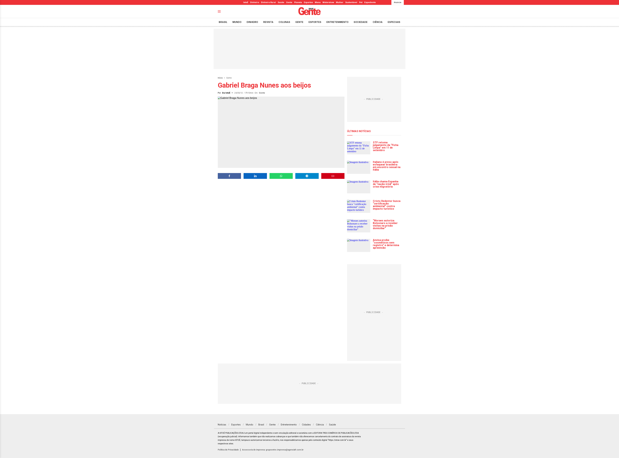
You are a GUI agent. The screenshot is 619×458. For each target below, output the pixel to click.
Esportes (308, 2)
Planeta (298, 2)
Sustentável (351, 2)
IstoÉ (245, 2)
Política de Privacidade (228, 450)
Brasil (223, 22)
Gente (289, 2)
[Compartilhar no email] (332, 176)
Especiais (394, 22)
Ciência (378, 22)
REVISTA (268, 22)
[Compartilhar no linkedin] (255, 176)
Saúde (281, 2)
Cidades (306, 424)
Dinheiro (254, 2)
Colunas (284, 22)
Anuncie (397, 2)
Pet (360, 2)
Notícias (222, 424)
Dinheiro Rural (268, 2)
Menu (318, 2)
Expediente (370, 2)
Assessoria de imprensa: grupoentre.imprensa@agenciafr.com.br (273, 450)
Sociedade (361, 22)
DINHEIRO (252, 22)
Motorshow (328, 2)
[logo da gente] (309, 11)
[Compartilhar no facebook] (229, 176)
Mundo (236, 22)
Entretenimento (337, 22)
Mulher (339, 2)
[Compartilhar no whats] (281, 176)
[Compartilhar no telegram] (307, 176)
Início (220, 78)
